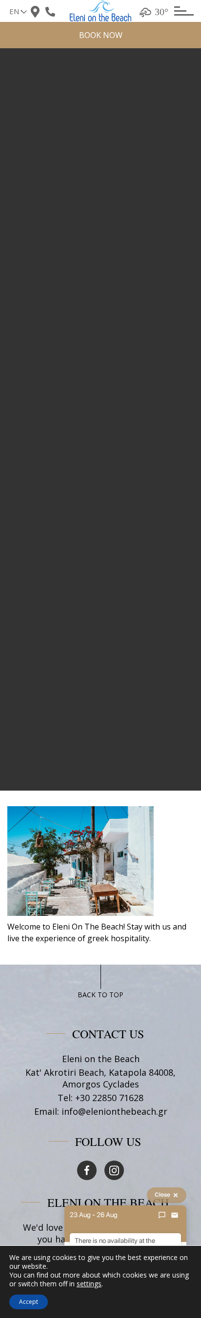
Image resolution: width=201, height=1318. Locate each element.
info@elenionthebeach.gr (114, 1111)
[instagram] (114, 1170)
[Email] (174, 1215)
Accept (28, 1302)
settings (89, 1283)
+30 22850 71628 (109, 1098)
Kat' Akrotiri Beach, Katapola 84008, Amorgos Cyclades (100, 1078)
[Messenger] (162, 1215)
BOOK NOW (100, 35)
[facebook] (87, 1170)
